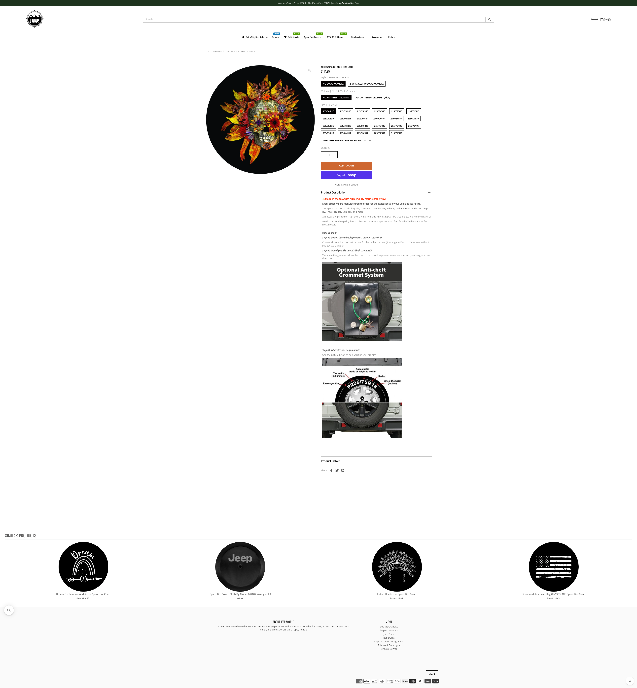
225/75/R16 (328, 125)
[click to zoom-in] (309, 70)
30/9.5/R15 (362, 118)
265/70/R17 (413, 125)
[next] (628, 573)
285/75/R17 (379, 133)
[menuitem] (255, 36)
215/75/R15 (362, 111)
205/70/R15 (328, 111)
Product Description (333, 192)
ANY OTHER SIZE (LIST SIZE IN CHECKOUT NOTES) (347, 140)
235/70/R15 (413, 111)
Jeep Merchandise (389, 626)
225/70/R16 (413, 118)
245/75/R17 (379, 125)
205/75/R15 (345, 111)
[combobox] (318, 19)
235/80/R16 (362, 125)
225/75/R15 (396, 111)
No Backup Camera (333, 83)
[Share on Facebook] (331, 470)
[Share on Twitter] (337, 470)
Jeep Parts (389, 634)
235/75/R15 (328, 118)
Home (207, 51)
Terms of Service (388, 649)
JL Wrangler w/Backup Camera (367, 83)
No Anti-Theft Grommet (336, 97)
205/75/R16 (396, 118)
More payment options (346, 184)
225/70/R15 (379, 111)
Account (594, 19)
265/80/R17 (345, 133)
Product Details (330, 461)
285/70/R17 (362, 133)
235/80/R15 (345, 118)
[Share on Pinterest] (342, 470)
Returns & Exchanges (389, 645)
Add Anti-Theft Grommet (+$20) (373, 97)
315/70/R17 (396, 133)
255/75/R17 (396, 125)
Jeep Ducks (389, 637)
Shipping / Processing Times (388, 641)
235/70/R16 (345, 125)
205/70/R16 (379, 118)
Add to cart (83, 570)
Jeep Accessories (389, 630)
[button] (9, 610)
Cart (607, 19)
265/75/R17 (328, 133)
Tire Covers (217, 51)
